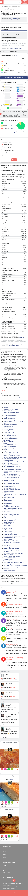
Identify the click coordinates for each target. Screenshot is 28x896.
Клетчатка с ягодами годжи (11, 514)
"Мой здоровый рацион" (16, 48)
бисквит (6, 449)
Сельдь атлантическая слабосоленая (14, 502)
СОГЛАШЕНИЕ (6, 877)
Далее (14, 160)
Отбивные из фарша (9, 486)
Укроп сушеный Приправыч (11, 483)
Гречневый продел (9, 441)
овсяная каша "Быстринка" (11, 409)
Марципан (6, 417)
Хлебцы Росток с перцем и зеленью (13, 420)
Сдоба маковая (8, 503)
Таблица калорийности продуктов (13, 6)
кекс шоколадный (9, 491)
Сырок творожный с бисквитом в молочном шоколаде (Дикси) (13, 454)
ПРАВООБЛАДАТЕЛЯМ (7, 868)
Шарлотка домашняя (9, 570)
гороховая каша (8, 523)
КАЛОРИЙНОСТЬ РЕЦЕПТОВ (9, 862)
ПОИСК (4, 857)
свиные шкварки (8, 554)
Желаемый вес (5, 153)
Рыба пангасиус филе (9, 557)
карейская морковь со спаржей (12, 489)
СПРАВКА (5, 870)
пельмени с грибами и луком (12, 468)
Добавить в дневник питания (14, 77)
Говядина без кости (9, 522)
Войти (25, 2)
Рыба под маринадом (10, 530)
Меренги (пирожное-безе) (11, 438)
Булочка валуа (8, 528)
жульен (6, 499)
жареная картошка (9, 480)
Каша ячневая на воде (10, 435)
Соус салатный (8, 410)
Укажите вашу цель (6, 142)
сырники (6, 505)
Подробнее (22, 337)
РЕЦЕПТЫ (5, 849)
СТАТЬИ (4, 854)
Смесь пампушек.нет (9, 520)
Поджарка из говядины (10, 448)
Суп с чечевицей (8, 516)
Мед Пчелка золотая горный (11, 477)
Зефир (5, 443)
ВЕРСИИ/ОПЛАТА (6, 872)
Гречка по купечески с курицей (12, 469)
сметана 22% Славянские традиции (13, 553)
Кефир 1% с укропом (9, 418)
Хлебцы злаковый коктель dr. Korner (14, 562)
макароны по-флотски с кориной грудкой (15, 565)
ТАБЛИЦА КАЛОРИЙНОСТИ (8, 859)
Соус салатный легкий (10, 415)
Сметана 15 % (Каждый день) (11, 548)
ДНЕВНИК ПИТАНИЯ (7, 846)
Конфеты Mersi (8, 531)
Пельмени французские (10, 424)
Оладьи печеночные (9, 537)
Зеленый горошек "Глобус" (11, 474)
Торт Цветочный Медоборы (11, 567)
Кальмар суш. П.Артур (10, 488)
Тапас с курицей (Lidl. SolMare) (12, 556)
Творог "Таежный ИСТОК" (11, 465)
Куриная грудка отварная (8, 9)
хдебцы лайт (7, 440)
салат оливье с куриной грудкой (13, 508)
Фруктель (6, 568)
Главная (3, 6)
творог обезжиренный (10, 446)
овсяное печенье (8, 460)
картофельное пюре (9, 485)
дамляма (6, 492)
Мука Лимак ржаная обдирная (12, 475)
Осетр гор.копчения (9, 434)
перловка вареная (9, 564)
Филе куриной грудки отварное (12, 458)
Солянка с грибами (9, 432)
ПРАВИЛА (11, 877)
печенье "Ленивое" (9, 429)
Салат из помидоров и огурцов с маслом (15, 457)
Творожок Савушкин (9, 561)
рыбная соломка (8, 426)
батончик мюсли (8, 539)
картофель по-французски (11, 540)
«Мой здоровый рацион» (14, 345)
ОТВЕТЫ (4, 865)
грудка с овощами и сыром (11, 412)
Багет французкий (9, 437)
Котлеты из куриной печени (11, 533)
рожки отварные (8, 559)
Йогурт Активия (8, 463)
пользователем (14, 18)
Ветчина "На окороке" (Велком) (12, 482)
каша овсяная (7, 545)
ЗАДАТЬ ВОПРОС (6, 875)
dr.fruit (5, 517)
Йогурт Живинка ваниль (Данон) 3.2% (14, 462)
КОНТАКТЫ (13, 875)
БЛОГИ (4, 851)
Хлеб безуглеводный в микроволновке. (15, 536)
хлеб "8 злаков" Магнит (10, 509)
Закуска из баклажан (9, 451)
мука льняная (7, 511)
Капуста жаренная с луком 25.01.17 (13, 466)
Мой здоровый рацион (15, 20)
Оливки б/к (7, 431)
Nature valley (7, 513)
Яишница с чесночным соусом (12, 506)
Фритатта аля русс (9, 414)
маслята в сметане (9, 526)
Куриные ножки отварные (11, 452)
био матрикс (7, 525)
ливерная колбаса (9, 497)
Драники (6, 407)
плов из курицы (8, 427)
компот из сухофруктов (10, 534)
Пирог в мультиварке (9, 479)
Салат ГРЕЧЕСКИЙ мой (10, 444)
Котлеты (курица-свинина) (11, 547)
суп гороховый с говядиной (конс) (13, 519)
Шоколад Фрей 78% (9, 500)
